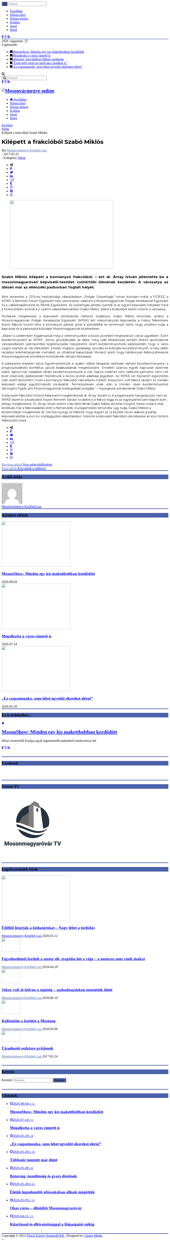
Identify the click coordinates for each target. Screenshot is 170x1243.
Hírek (5, 129)
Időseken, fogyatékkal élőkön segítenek (38, 59)
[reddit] (12, 180)
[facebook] (11, 168)
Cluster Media (93, 1235)
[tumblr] (11, 183)
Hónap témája (19, 18)
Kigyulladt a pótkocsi (24, 468)
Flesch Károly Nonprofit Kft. (46, 1235)
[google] (11, 187)
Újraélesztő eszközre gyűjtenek (27, 1048)
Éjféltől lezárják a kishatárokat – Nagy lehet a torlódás (48, 928)
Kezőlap (7, 125)
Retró (13, 30)
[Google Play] (5, 37)
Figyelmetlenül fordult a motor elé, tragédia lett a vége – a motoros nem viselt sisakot (73, 959)
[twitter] (11, 172)
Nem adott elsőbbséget (27, 464)
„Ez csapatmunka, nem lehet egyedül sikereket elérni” (47, 66)
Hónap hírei (18, 15)
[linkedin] (11, 176)
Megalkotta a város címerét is (31, 55)
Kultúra (15, 22)
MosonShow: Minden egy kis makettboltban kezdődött (48, 52)
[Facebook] (3, 37)
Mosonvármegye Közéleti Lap (27, 150)
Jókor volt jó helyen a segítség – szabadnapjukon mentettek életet (57, 990)
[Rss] (8, 37)
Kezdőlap (16, 11)
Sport (13, 26)
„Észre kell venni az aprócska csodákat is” (39, 63)
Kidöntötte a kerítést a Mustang (29, 1021)
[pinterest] (11, 191)
